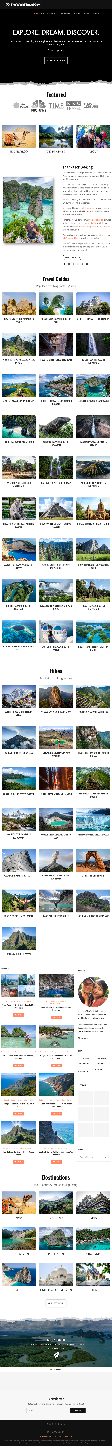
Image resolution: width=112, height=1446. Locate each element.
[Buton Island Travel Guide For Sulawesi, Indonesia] (18, 1036)
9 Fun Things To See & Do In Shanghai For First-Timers (18, 1006)
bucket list (93, 219)
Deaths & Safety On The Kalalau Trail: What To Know (56, 1153)
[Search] (106, 13)
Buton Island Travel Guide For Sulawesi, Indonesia (18, 1056)
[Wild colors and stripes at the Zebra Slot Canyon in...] (85, 1098)
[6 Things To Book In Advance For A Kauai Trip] (18, 1084)
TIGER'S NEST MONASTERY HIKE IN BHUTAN (93, 754)
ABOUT (93, 151)
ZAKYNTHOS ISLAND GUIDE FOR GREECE (18, 566)
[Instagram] (50, 1424)
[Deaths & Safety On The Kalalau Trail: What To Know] (56, 1132)
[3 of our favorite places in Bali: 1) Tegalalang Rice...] (101, 1098)
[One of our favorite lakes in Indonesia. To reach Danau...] (101, 1130)
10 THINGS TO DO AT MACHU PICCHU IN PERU (18, 361)
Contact (95, 13)
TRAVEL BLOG (19, 151)
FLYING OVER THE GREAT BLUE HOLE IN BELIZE (18, 648)
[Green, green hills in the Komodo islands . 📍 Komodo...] (101, 1114)
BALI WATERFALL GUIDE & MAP (56, 483)
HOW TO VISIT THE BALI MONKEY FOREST (18, 525)
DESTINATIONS (56, 151)
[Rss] (64, 1424)
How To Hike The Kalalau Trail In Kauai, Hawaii (18, 1153)
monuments (104, 226)
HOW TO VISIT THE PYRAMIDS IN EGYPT (19, 320)
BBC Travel (104, 234)
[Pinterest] (55, 1424)
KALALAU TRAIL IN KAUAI (19, 953)
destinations (83, 1031)
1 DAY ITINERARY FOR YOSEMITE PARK (93, 566)
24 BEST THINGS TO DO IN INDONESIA (93, 484)
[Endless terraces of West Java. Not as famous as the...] (102, 1381)
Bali (82, 208)
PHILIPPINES (56, 1254)
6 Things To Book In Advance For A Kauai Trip (18, 1105)
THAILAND (93, 1254)
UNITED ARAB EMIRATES (56, 1290)
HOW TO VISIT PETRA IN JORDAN (56, 360)
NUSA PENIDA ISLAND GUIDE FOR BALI (56, 320)
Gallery (77, 13)
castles (82, 226)
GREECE (18, 1290)
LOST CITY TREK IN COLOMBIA (18, 916)
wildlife (93, 223)
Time (76, 238)
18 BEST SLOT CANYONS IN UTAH (56, 793)
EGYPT (18, 1218)
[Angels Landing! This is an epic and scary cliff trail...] (85, 1130)
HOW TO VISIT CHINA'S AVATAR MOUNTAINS (56, 566)
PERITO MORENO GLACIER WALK (93, 834)
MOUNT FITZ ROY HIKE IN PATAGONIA (18, 836)
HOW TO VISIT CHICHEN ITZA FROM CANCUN (56, 525)
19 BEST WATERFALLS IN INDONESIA (93, 361)
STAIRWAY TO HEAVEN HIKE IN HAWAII (93, 795)
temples (90, 226)
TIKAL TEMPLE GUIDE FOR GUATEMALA (93, 607)
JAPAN (93, 1218)
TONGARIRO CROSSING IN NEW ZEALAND (56, 754)
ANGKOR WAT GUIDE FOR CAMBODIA (19, 484)
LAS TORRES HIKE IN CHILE (56, 916)
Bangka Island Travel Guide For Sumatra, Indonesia (56, 1056)
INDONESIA (56, 1218)
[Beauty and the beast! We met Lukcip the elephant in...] (46, 1381)
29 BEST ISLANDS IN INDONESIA (18, 401)
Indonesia (89, 208)
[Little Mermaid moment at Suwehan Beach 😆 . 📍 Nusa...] (28, 1381)
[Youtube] (52, 1424)
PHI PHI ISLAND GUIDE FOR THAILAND (18, 607)
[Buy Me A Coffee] (58, 1424)
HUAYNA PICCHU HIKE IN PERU (93, 711)
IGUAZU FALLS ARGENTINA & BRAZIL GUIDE (56, 607)
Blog (43, 13)
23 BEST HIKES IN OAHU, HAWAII (19, 793)
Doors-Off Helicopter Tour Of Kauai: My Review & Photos (56, 1105)
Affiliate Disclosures (46, 1436)
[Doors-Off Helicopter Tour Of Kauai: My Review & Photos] (56, 1084)
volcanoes (73, 223)
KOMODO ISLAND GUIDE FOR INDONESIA (56, 443)
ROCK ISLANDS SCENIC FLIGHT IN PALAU (93, 648)
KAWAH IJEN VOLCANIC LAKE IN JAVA (56, 836)
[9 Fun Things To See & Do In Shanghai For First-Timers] (18, 985)
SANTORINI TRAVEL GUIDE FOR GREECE (56, 648)
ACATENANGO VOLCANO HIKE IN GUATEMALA (56, 877)
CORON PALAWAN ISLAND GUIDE (93, 401)
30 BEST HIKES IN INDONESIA (19, 753)
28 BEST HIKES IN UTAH (93, 875)
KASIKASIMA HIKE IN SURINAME (93, 916)
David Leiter (95, 1011)
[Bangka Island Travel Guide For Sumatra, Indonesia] (56, 1036)
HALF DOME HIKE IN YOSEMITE (18, 875)
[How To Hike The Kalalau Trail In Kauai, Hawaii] (18, 1132)
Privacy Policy (58, 1436)
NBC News (68, 238)
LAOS (93, 1290)
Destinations (52, 13)
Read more (18, 1015)
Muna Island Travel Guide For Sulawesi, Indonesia (56, 1008)
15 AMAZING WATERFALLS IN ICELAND (93, 443)
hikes (100, 219)
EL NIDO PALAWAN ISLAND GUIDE (19, 442)
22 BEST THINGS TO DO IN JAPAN (93, 319)
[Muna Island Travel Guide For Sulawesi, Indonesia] (56, 985)
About (87, 13)
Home (36, 13)
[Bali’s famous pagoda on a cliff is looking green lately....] (65, 1381)
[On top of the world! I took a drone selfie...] (84, 1381)
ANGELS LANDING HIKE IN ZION (56, 711)
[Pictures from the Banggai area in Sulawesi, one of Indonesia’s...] (85, 1114)
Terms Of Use (68, 1436)
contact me (40, 1344)
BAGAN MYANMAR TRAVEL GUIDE (93, 524)
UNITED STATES (19, 1254)
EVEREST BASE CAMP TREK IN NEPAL (18, 713)
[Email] (61, 1424)
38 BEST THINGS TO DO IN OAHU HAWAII (56, 402)
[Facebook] (47, 1424)
